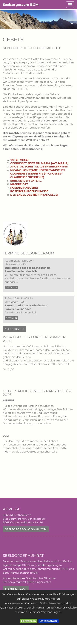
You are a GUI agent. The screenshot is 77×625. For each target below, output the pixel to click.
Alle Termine (14, 329)
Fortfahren (28, 620)
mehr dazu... (16, 588)
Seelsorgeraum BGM (20, 5)
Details (11, 287)
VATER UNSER (19, 159)
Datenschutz (48, 620)
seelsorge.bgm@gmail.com (26, 529)
